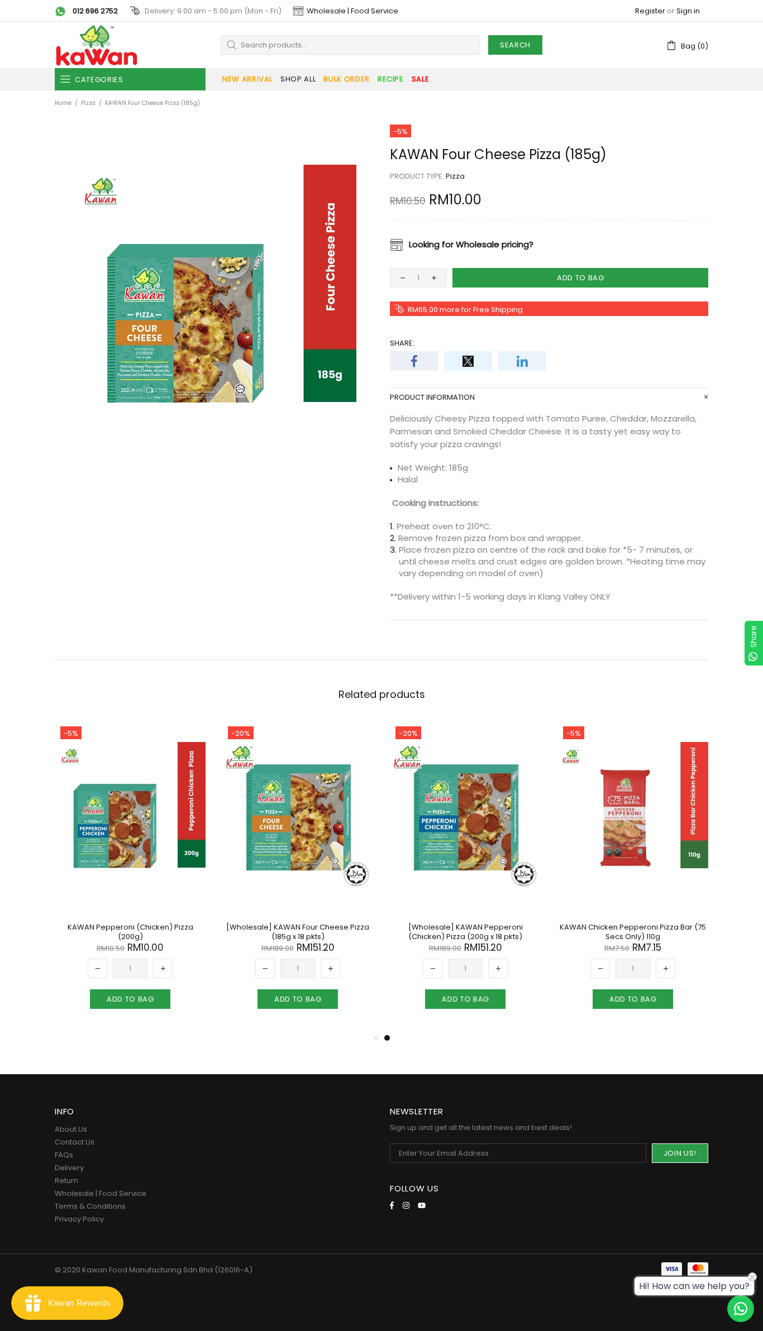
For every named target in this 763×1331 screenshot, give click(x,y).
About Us (71, 1129)
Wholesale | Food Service (352, 11)
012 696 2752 (95, 11)
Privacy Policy (79, 1219)
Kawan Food (97, 45)
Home (63, 103)
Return (66, 1180)
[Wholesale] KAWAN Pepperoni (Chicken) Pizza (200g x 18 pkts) (465, 931)
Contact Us (74, 1142)
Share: (402, 343)
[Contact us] (740, 1308)
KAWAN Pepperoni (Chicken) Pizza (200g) (130, 931)
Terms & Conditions (90, 1206)
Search (515, 45)
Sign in (688, 11)
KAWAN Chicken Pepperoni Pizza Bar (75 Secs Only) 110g (633, 931)
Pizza (88, 103)
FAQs (64, 1155)
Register (650, 11)
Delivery (69, 1167)
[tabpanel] (465, 876)
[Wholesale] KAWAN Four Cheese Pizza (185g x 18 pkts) (297, 931)
